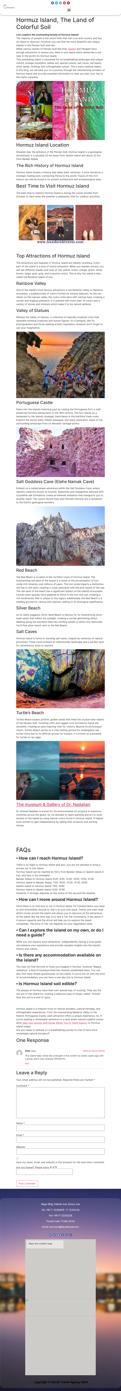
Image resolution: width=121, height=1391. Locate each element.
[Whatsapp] (71, 1235)
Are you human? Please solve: (33, 1167)
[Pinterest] (68, 2)
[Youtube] (64, 2)
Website (20, 1147)
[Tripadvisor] (66, 1235)
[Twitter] (56, 2)
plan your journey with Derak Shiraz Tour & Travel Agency (54, 1022)
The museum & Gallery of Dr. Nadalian (53, 804)
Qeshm (72, 48)
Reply (27, 1063)
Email (20, 1135)
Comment (22, 1086)
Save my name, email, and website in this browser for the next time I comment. (60, 1162)
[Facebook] (52, 2)
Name (20, 1123)
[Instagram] (60, 2)
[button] (69, 9)
